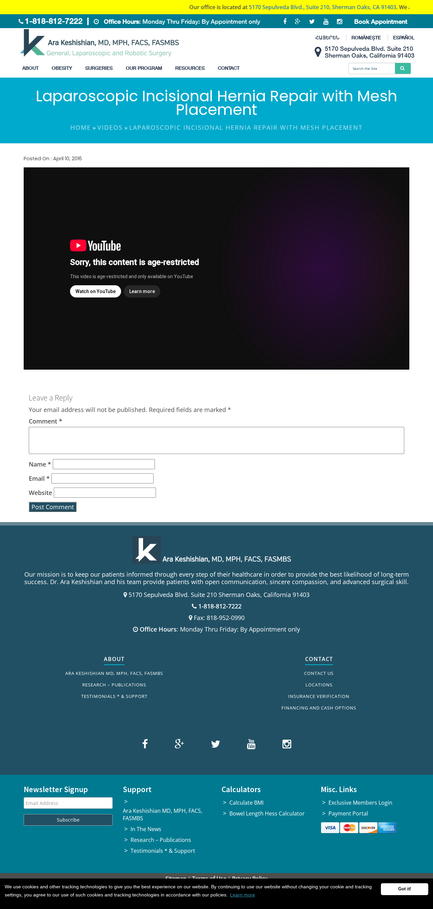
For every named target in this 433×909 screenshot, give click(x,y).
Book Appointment (380, 21)
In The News (146, 829)
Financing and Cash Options (318, 708)
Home (80, 127)
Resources (190, 68)
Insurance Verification (318, 696)
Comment (45, 421)
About (30, 68)
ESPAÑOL (403, 37)
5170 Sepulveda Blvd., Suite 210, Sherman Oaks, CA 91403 (303, 7)
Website (40, 493)
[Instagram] (285, 745)
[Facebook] (146, 745)
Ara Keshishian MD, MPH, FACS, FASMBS (114, 673)
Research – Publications (114, 685)
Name (40, 464)
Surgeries (99, 68)
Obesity (62, 68)
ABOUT (114, 659)
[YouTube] (250, 745)
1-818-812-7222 (54, 20)
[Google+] (178, 745)
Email (39, 478)
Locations (319, 685)
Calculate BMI (246, 802)
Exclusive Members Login (360, 802)
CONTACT (319, 659)
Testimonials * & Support (114, 696)
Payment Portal (348, 813)
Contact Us (319, 673)
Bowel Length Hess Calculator (267, 813)
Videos (110, 127)
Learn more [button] (242, 894)
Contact (229, 68)
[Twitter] (214, 745)
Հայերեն (327, 37)
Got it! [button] (404, 889)
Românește (366, 37)
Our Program (144, 68)
